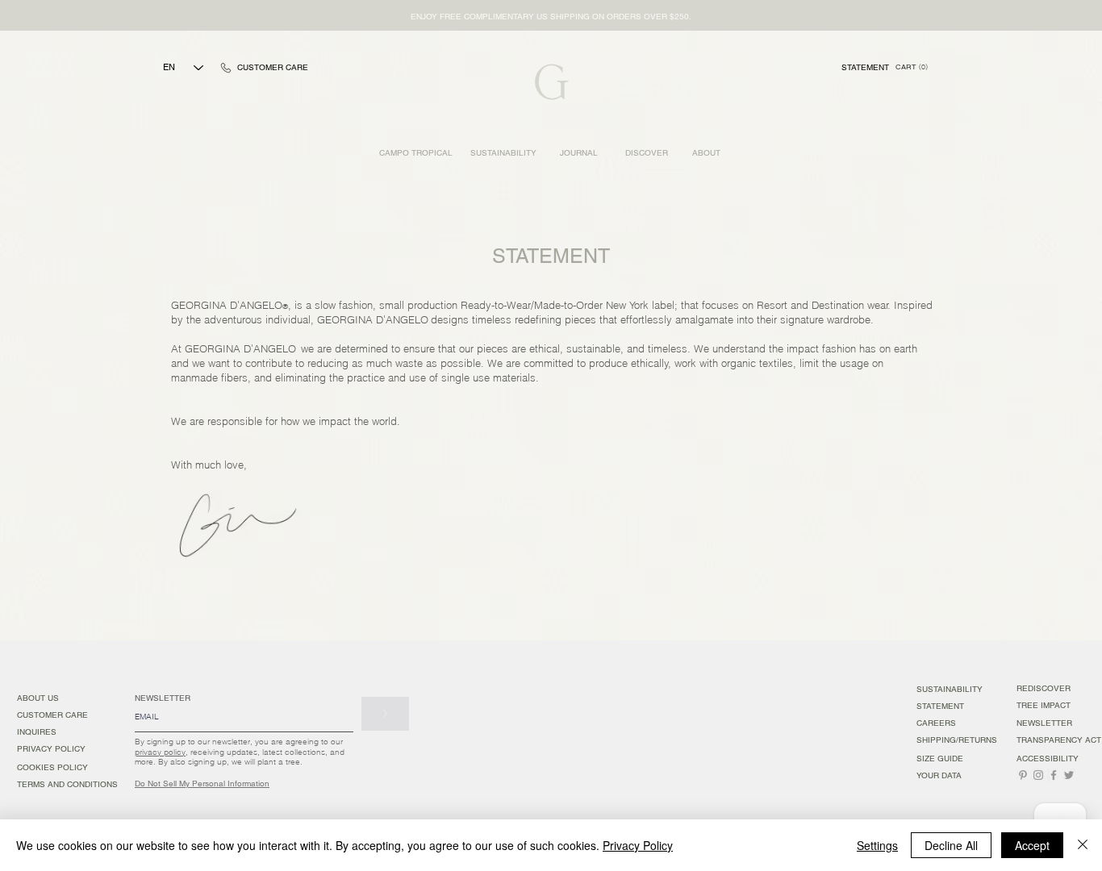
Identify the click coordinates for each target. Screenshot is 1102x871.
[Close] (1082, 845)
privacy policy (160, 752)
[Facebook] (1053, 775)
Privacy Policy (638, 845)
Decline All (951, 845)
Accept (1032, 845)
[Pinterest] (1022, 775)
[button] (551, 16)
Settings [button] (877, 845)
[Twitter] (1068, 775)
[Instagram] (1038, 775)
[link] (911, 67)
